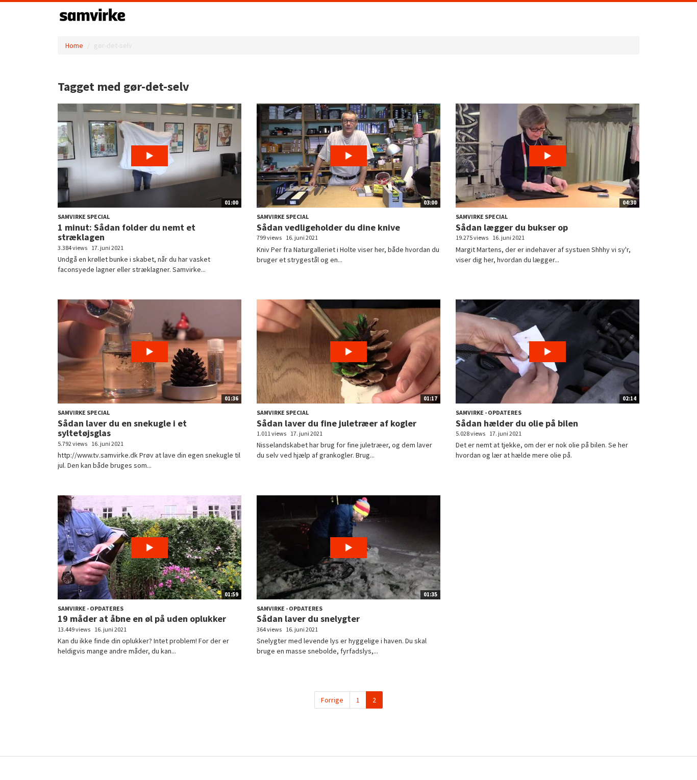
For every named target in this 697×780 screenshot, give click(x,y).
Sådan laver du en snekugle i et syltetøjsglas (122, 428)
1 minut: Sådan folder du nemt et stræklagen (126, 232)
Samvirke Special (84, 216)
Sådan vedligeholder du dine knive (328, 227)
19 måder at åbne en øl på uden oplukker (142, 618)
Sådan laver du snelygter (308, 618)
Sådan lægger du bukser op (512, 227)
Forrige (332, 699)
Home (74, 45)
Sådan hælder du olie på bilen (517, 423)
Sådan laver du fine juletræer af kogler (336, 423)
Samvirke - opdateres (488, 412)
